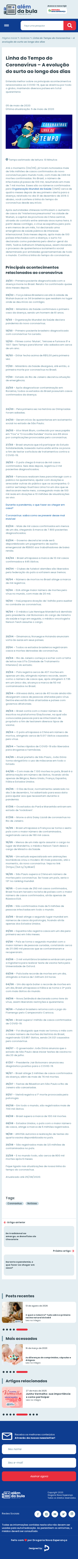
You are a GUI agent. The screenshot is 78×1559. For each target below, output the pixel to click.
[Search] (69, 25)
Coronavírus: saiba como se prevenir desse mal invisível (35, 517)
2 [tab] (7, 1329)
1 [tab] (4, 1329)
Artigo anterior (16, 1222)
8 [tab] (37, 1414)
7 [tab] (33, 1414)
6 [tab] (30, 1414)
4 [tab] (14, 1329)
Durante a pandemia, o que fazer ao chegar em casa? (35, 506)
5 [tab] (22, 1329)
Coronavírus (15, 1203)
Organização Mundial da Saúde (31, 189)
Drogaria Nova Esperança (50, 1540)
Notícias (24, 38)
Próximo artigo (62, 1250)
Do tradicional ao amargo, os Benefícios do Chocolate (39, 1236)
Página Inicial (9, 38)
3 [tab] (10, 1329)
